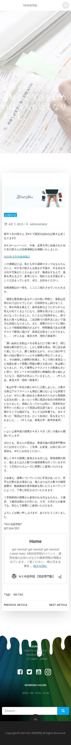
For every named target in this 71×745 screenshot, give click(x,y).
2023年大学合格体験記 (17, 256)
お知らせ (10, 215)
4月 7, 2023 (15, 224)
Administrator (38, 224)
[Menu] (65, 5)
